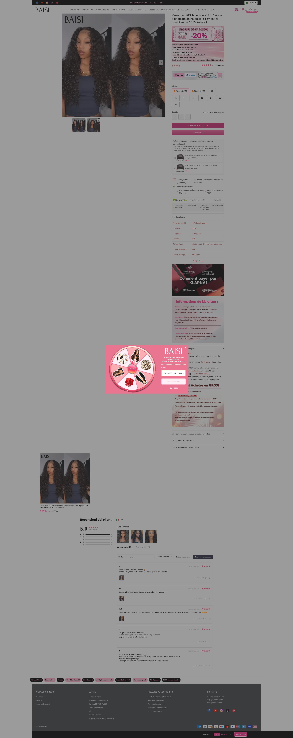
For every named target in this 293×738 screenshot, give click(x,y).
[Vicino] (185, 347)
